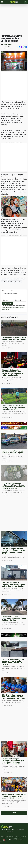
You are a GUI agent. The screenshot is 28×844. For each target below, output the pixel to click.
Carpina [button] (4, 279)
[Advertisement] (14, 19)
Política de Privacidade (7, 831)
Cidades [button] (23, 279)
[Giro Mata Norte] (14, 2)
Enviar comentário (7, 303)
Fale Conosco (20, 829)
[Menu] (2, 2)
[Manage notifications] (4, 840)
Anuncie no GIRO (6, 829)
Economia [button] (16, 279)
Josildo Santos (7, 44)
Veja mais (14, 812)
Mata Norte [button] (18, 281)
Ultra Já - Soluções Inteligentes (16, 839)
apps (14, 829)
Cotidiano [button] (9, 279)
